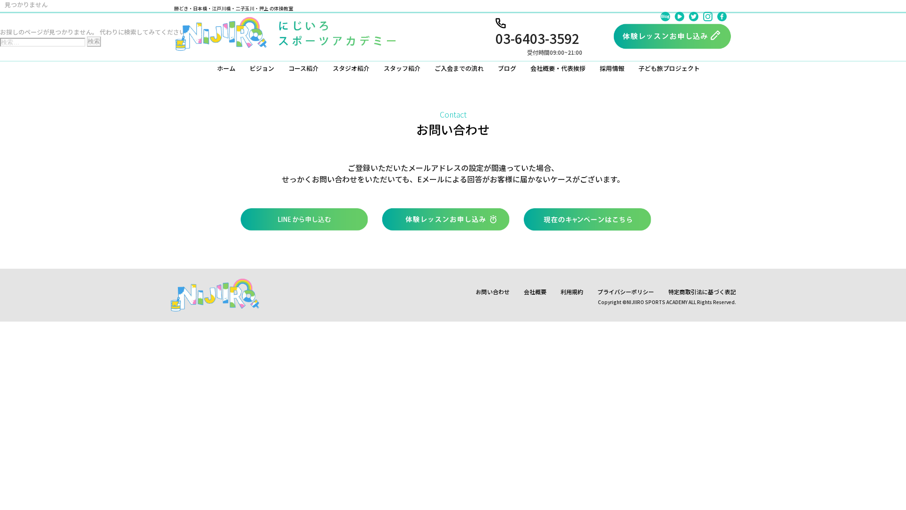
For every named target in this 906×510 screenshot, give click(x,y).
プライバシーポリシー (625, 292)
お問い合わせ (493, 292)
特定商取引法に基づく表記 (702, 292)
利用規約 (572, 292)
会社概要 (535, 292)
